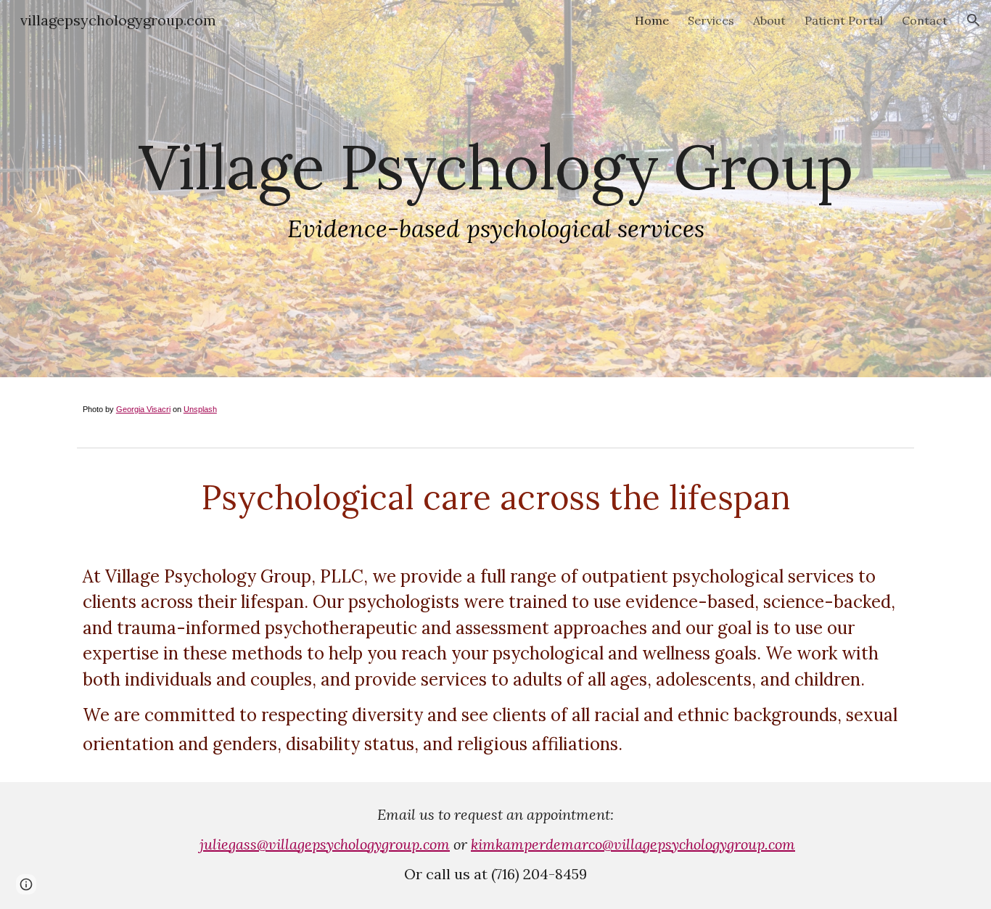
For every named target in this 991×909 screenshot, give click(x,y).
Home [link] (652, 20)
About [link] (769, 20)
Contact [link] (924, 20)
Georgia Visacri (143, 409)
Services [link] (711, 20)
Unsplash (200, 409)
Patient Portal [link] (844, 20)
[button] (973, 20)
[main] (495, 189)
